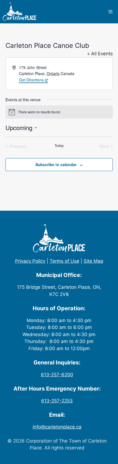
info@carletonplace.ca (57, 427)
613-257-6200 (57, 374)
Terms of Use (64, 261)
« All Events (100, 53)
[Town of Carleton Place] (19, 11)
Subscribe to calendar (56, 164)
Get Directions (31, 80)
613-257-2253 (57, 400)
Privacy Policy (30, 261)
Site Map (93, 261)
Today (59, 145)
